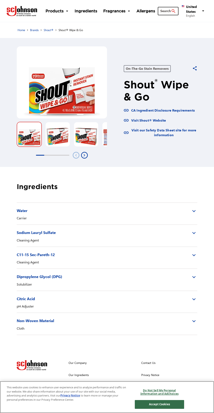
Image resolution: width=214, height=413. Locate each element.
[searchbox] (165, 11)
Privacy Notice (70, 395)
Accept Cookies (159, 404)
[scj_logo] (32, 365)
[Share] (194, 68)
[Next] (84, 155)
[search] (173, 11)
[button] (194, 11)
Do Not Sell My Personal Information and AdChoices (159, 392)
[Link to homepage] (22, 11)
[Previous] (76, 155)
